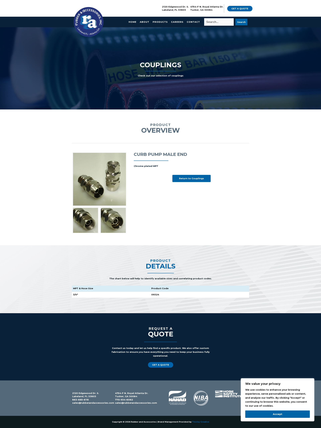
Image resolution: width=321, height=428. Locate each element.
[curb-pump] (113, 220)
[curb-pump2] (85, 220)
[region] (277, 399)
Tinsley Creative (200, 422)
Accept (277, 414)
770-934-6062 (124, 399)
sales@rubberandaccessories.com (93, 402)
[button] (239, 8)
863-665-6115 (80, 399)
